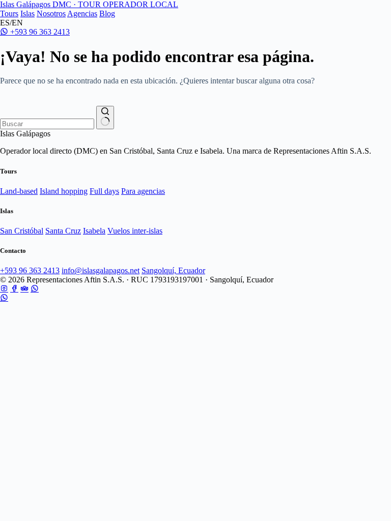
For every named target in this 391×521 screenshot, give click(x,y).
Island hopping (64, 191)
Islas (27, 13)
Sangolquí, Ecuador (173, 270)
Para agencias (143, 191)
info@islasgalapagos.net (100, 270)
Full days (104, 191)
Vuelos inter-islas (134, 230)
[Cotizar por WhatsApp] (4, 298)
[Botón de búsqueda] (105, 117)
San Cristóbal (21, 230)
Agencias (82, 13)
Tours (9, 13)
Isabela (94, 230)
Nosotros (51, 13)
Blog (107, 13)
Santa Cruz (63, 230)
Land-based (19, 191)
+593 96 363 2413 (39, 31)
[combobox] (47, 124)
